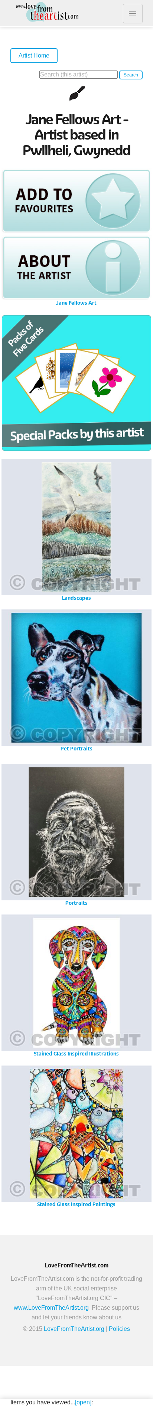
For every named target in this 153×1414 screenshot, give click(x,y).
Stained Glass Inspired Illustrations (76, 984)
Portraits (76, 834)
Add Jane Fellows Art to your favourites (76, 200)
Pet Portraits (76, 679)
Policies (119, 1329)
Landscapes (76, 529)
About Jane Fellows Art (76, 267)
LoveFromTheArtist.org (74, 1329)
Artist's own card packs (76, 385)
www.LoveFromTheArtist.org (51, 1308)
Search (131, 75)
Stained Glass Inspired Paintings (76, 1135)
